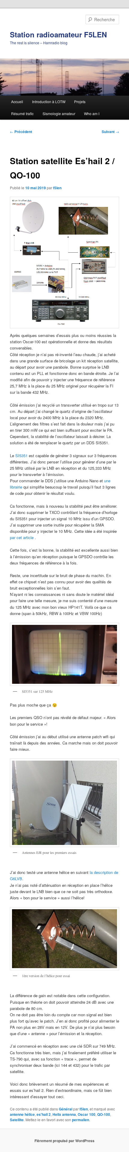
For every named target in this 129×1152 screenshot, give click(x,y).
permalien (80, 1119)
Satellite (17, 1119)
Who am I (91, 113)
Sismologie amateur (59, 113)
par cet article (22, 537)
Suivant (110, 131)
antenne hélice (22, 1114)
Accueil (17, 101)
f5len (57, 187)
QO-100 (103, 1114)
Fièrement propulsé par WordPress (64, 1140)
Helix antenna (64, 1114)
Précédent (21, 131)
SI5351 (21, 455)
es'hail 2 (44, 1114)
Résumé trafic (22, 113)
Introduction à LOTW (48, 101)
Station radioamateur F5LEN (58, 34)
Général (65, 1109)
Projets (80, 101)
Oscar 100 (86, 1114)
